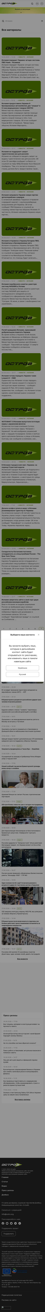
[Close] (38, 634)
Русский (22, 674)
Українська (22, 668)
